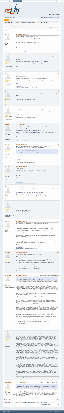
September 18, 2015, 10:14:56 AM (21, 275)
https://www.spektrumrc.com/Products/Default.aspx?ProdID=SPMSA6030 (30, 130)
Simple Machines (11, 411)
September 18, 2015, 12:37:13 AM (21, 221)
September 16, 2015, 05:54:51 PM (21, 54)
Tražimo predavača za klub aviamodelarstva (52, 17)
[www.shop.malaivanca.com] (5, 136)
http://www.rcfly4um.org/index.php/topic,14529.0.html (27, 303)
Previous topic (51, 27)
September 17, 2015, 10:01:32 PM (21, 144)
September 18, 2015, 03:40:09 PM (21, 382)
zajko (7, 124)
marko (8, 91)
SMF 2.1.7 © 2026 (6, 411)
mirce (7, 34)
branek (41, 22)
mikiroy (8, 186)
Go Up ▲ (59, 411)
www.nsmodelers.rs (19, 50)
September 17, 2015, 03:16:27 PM (21, 107)
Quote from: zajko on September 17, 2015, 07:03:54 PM (27, 150)
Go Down (6, 31)
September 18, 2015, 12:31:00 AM (21, 201)
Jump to (43, 404)
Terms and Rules (54, 411)
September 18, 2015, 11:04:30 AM (21, 331)
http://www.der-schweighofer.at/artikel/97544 (39, 61)
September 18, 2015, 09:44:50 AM (21, 252)
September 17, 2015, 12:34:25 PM (21, 72)
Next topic (57, 27)
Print (58, 31)
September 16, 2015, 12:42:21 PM (21, 34)
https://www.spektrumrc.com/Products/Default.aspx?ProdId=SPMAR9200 (30, 147)
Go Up (5, 399)
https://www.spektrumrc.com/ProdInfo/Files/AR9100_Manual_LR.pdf (29, 192)
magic (7, 55)
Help (50, 411)
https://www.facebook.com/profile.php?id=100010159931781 (26, 51)
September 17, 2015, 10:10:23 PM (21, 166)
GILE (38, 22)
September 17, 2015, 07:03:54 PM (21, 124)
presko (8, 252)
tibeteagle (8, 275)
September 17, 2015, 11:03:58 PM (21, 186)
